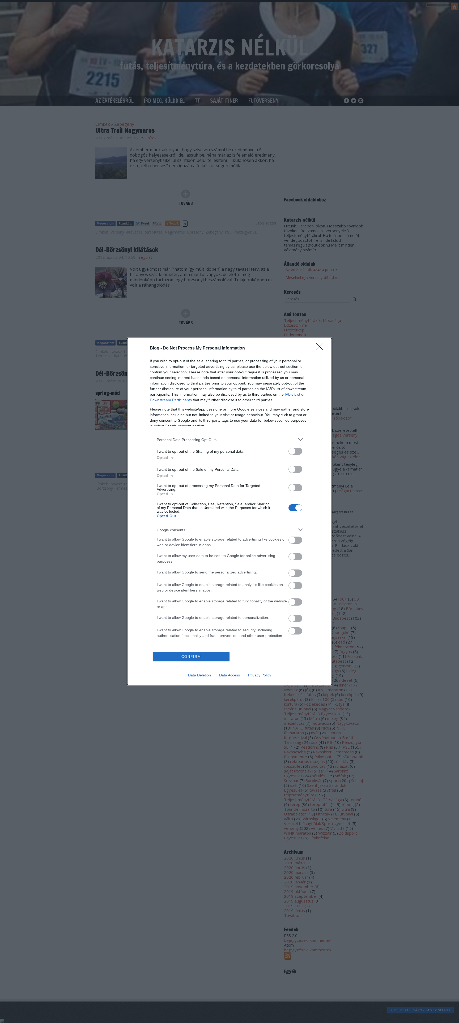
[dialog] (229, 511)
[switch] (295, 451)
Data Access (229, 675)
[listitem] (229, 439)
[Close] (321, 348)
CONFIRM (191, 657)
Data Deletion (199, 675)
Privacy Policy (259, 675)
